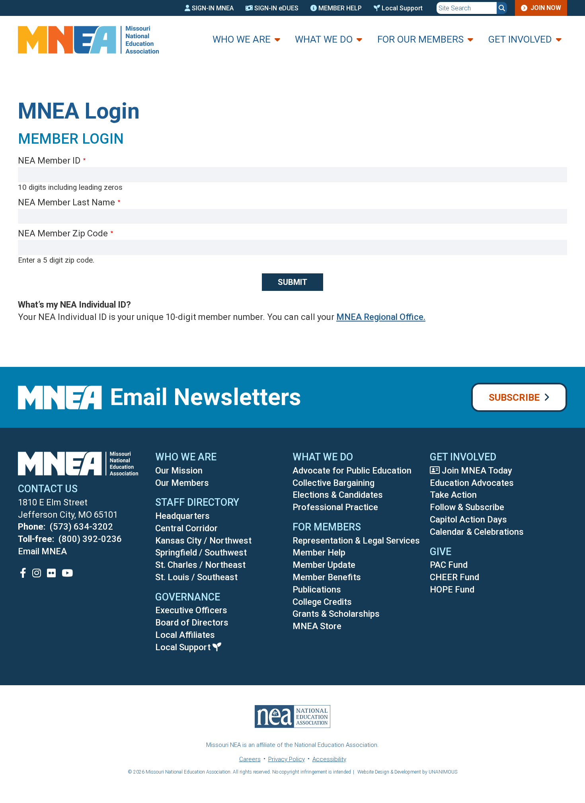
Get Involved (520, 39)
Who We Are (242, 39)
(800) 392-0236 (90, 539)
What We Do (324, 39)
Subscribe (514, 397)
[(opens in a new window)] (23, 573)
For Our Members (420, 39)
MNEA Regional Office (379, 317)
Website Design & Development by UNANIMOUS (407, 772)
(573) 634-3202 (81, 527)
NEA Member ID (49, 161)
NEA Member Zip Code (63, 233)
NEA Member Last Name (66, 202)
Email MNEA (42, 551)
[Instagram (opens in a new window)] (36, 573)
